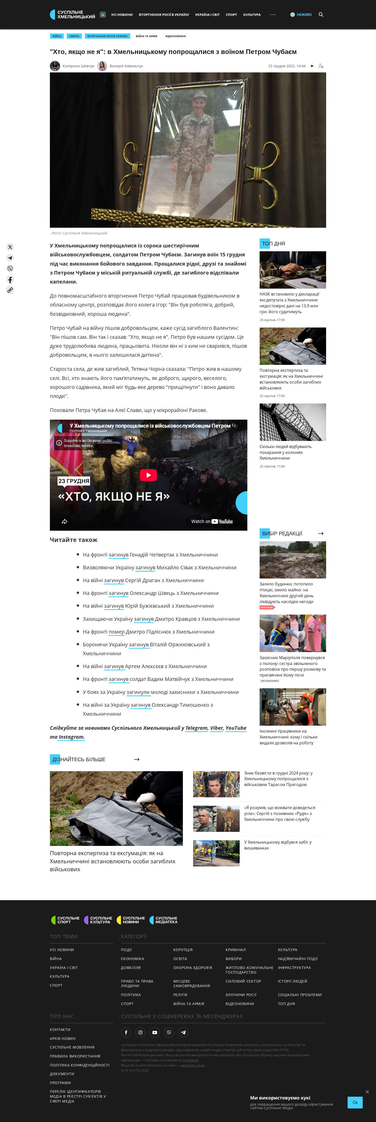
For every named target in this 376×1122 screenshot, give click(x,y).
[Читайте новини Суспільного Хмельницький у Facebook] (126, 1032)
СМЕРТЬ (74, 36)
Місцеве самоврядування (191, 983)
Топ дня (286, 1003)
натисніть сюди (192, 1065)
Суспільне (190, 1060)
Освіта (180, 958)
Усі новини (122, 14)
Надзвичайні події (298, 958)
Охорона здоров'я (192, 967)
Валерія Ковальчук (126, 65)
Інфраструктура (294, 967)
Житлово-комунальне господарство (250, 970)
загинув (118, 554)
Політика (131, 994)
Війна (56, 958)
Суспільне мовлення (72, 1047)
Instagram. (71, 736)
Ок (355, 1102)
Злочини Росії (241, 994)
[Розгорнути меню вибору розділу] (103, 15)
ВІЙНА (57, 36)
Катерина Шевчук (78, 65)
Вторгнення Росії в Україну (164, 14)
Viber (216, 727)
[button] (10, 247)
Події (126, 949)
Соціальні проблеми (300, 994)
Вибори (234, 958)
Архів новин (63, 1038)
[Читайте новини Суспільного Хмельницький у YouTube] (155, 1032)
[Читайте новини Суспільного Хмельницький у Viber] (169, 1032)
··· (273, 14)
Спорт (231, 14)
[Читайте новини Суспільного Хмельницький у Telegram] (183, 1032)
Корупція (183, 949)
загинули (139, 692)
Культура (252, 14)
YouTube (236, 727)
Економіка (132, 958)
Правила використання (75, 1056)
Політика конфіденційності (80, 1065)
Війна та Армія (146, 36)
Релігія (180, 994)
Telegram (196, 727)
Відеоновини (175, 36)
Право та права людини (137, 983)
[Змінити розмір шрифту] (321, 66)
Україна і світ (207, 14)
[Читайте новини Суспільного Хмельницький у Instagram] (140, 1032)
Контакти (60, 1029)
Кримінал (236, 949)
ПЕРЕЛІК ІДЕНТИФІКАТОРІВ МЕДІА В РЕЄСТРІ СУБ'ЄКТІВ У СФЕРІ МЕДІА (78, 1096)
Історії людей (292, 981)
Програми (60, 1082)
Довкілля (131, 967)
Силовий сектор (243, 981)
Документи (62, 1073)
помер (117, 631)
